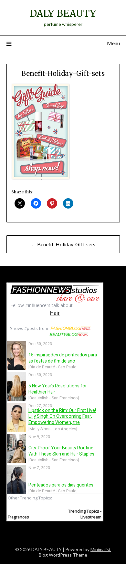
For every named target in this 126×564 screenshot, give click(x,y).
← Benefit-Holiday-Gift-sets (63, 244)
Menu (113, 43)
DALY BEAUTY (63, 13)
